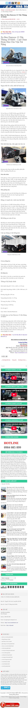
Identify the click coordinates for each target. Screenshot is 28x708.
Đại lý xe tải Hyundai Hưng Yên (11, 461)
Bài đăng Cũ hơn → (22, 360)
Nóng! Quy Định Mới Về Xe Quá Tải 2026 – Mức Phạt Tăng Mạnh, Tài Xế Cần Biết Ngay (17, 540)
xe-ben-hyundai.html (6, 648)
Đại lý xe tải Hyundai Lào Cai (7, 474)
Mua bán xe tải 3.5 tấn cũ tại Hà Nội (15, 487)
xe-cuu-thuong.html (6, 652)
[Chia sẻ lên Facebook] (6, 356)
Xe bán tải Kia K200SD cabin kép (15, 548)
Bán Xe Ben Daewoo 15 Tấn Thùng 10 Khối (14, 16)
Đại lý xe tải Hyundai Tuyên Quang (11, 470)
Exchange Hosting (15, 697)
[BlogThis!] (4, 356)
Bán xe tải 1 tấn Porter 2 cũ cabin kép (16, 521)
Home (2, 10)
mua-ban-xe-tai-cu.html (7, 641)
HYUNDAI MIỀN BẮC (15, 692)
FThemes (7, 696)
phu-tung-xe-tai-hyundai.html (8, 643)
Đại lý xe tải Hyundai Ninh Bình (17, 458)
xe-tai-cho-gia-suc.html (7, 659)
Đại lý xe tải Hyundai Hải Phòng (18, 462)
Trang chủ (14, 360)
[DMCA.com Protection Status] (5, 689)
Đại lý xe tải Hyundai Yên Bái (19, 473)
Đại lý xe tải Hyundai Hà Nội (10, 476)
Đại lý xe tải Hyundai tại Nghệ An (8, 455)
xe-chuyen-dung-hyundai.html (8, 650)
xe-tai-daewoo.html (10, 10)
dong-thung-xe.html (6, 639)
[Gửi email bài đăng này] (2, 356)
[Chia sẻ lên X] (5, 356)
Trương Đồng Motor (14, 694)
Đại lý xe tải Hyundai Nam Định (14, 456)
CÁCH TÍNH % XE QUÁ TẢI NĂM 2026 (16, 513)
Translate (11, 580)
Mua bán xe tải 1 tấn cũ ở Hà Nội (15, 505)
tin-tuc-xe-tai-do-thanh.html (8, 646)
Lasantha (17, 696)
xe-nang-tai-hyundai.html (7, 657)
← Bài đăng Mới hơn (5, 360)
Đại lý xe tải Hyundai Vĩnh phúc (17, 467)
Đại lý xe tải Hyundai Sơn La (16, 471)
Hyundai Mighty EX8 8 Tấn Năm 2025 (16, 556)
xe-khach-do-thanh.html (7, 655)
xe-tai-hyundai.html (6, 666)
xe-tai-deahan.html (6, 663)
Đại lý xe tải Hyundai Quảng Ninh (8, 464)
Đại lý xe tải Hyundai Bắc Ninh (13, 465)
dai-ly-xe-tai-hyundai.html (7, 637)
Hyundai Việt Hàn (6, 484)
